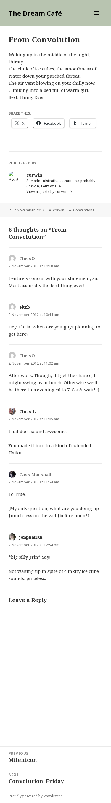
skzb (24, 307)
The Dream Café (35, 13)
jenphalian (30, 537)
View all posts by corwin (47, 191)
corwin (58, 210)
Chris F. (27, 411)
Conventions (83, 210)
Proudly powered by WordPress (35, 796)
